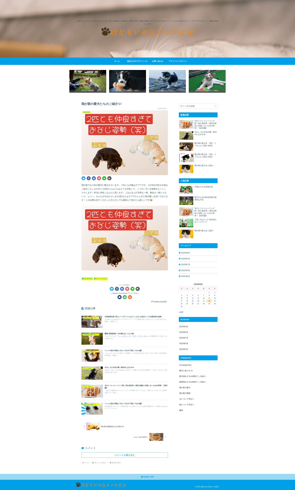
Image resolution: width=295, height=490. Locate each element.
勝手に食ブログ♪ (186, 371)
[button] (109, 178)
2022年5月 (185, 276)
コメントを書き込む (124, 455)
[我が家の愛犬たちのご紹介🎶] (94, 178)
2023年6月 (185, 253)
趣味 (181, 410)
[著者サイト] (120, 297)
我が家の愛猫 (184, 393)
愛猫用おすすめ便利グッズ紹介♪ (192, 382)
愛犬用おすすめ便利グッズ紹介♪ (192, 376)
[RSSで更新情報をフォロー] (130, 297)
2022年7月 (185, 264)
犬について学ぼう (101, 278)
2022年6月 (185, 270)
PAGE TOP (148, 477)
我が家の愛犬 (88, 278)
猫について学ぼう (186, 404)
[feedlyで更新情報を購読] (125, 297)
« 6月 (181, 312)
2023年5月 (185, 259)
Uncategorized (185, 365)
